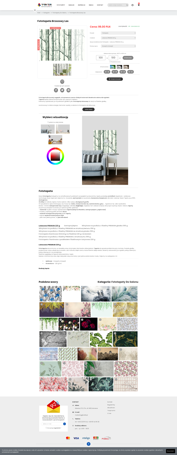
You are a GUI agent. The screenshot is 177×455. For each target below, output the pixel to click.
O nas (109, 413)
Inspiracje (81, 5)
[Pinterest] (68, 90)
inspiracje (79, 206)
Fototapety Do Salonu (124, 282)
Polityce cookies (82, 450)
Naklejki (71, 5)
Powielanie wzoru (115, 62)
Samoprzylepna (71, 225)
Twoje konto (111, 410)
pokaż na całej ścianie (56, 122)
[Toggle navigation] (35, 10)
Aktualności (111, 408)
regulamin (57, 428)
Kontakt (100, 5)
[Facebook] (56, 90)
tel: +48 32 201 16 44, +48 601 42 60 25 (87, 422)
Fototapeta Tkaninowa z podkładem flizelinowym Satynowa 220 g (67, 239)
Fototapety (61, 5)
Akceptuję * (54, 428)
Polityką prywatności (104, 450)
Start (38, 13)
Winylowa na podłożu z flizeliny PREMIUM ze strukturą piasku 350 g (67, 231)
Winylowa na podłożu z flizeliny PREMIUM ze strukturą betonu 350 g (67, 228)
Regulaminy (111, 405)
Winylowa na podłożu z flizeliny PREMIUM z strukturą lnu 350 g (65, 237)
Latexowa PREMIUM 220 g (49, 225)
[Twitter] (62, 90)
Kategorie (46, 13)
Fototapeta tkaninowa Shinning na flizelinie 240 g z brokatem (65, 234)
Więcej (91, 5)
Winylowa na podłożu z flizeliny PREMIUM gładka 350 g (105, 225)
